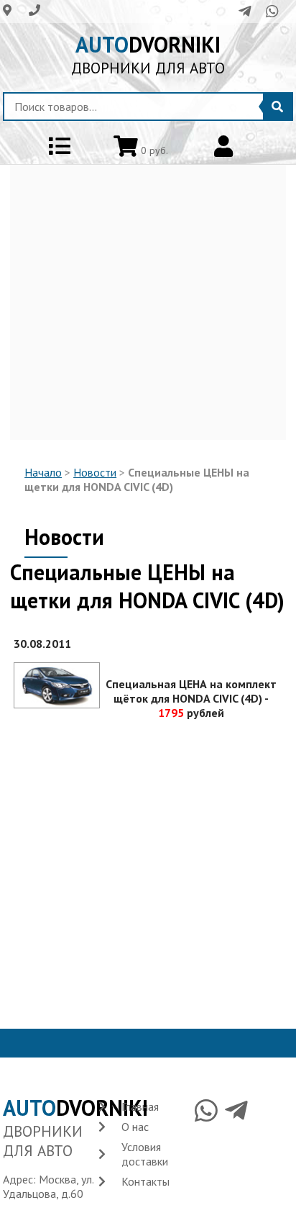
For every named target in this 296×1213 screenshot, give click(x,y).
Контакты (145, 1181)
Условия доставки (144, 1154)
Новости (94, 472)
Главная (140, 1106)
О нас (135, 1126)
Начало (43, 472)
